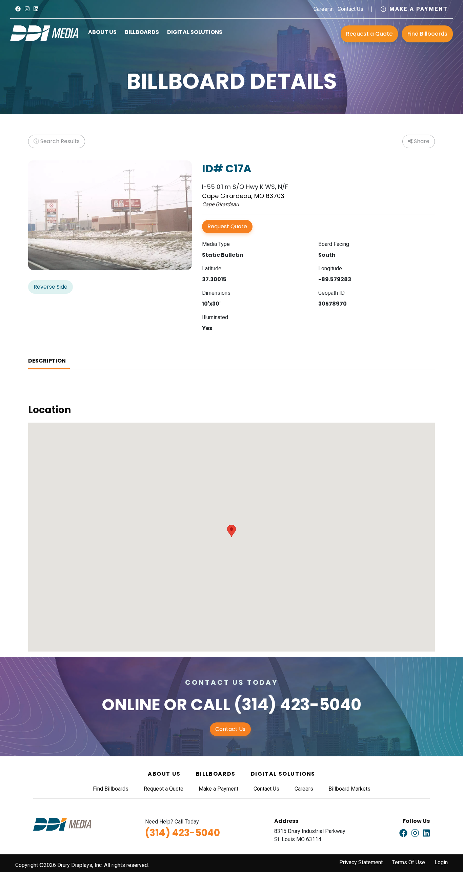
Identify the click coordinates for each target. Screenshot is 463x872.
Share (420, 141)
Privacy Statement (361, 862)
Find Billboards (427, 34)
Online (131, 704)
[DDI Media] (44, 33)
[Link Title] (18, 9)
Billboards (142, 32)
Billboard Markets (349, 789)
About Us (102, 32)
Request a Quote (369, 34)
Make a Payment (418, 9)
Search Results (59, 141)
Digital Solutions (194, 32)
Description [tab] (47, 361)
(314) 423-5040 (297, 704)
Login (441, 862)
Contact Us (350, 9)
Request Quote (227, 226)
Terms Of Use (408, 862)
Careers (323, 9)
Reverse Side (50, 287)
